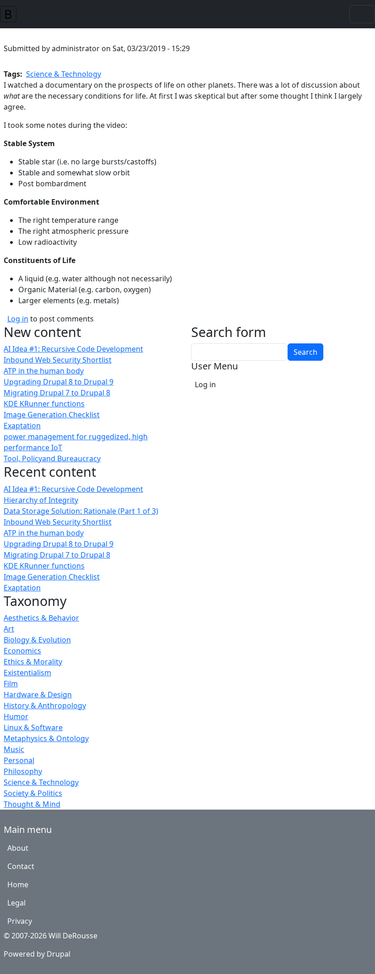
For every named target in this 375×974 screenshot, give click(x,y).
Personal (19, 760)
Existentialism (27, 673)
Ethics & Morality (33, 662)
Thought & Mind (32, 804)
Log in (17, 319)
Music (14, 749)
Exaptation (22, 426)
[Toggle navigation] (362, 14)
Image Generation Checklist (52, 415)
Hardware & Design (38, 695)
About (17, 848)
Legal (16, 903)
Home (17, 884)
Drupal (58, 954)
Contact (20, 866)
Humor (16, 716)
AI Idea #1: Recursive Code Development (73, 349)
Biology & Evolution (37, 640)
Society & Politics (33, 793)
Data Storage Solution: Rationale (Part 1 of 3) (81, 511)
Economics (22, 651)
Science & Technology (41, 782)
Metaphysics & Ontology (46, 738)
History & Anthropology (45, 705)
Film (11, 684)
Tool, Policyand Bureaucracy (52, 458)
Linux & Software (33, 727)
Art (9, 629)
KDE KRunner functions (44, 404)
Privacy (19, 921)
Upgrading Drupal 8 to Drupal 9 (58, 382)
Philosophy (23, 771)
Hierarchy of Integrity (41, 500)
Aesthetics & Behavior (41, 618)
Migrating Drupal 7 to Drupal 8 (57, 393)
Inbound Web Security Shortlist (58, 360)
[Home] (12, 14)
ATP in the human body (44, 371)
